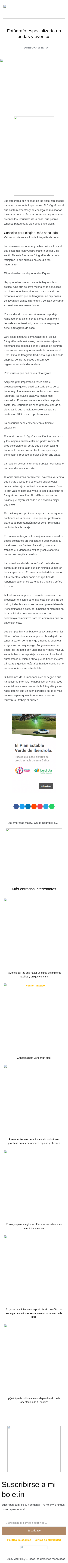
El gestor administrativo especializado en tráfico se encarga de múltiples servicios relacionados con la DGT (34, 1313)
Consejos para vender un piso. (34, 1058)
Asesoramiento (36, 47)
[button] (16, 806)
